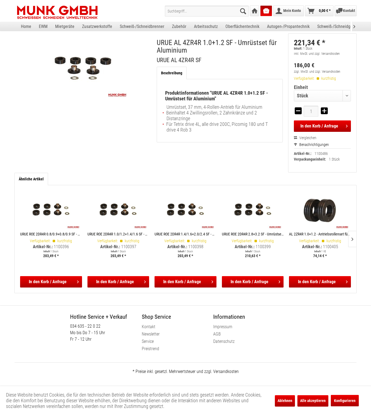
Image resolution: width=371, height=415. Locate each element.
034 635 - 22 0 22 (85, 326)
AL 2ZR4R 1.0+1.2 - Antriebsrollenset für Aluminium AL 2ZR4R (320, 234)
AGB (217, 334)
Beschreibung (171, 73)
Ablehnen (285, 400)
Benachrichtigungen (313, 144)
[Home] (254, 10)
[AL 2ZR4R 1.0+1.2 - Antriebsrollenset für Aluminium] (320, 210)
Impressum (222, 326)
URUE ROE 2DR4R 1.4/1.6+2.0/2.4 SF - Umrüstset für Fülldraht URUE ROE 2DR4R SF (185, 234)
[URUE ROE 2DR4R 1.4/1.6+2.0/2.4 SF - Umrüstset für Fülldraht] (185, 210)
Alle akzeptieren (313, 400)
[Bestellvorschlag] (266, 10)
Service (148, 341)
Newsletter (151, 334)
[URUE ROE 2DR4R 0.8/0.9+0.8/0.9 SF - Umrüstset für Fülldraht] (51, 210)
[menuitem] (207, 11)
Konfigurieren (345, 400)
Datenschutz (224, 341)
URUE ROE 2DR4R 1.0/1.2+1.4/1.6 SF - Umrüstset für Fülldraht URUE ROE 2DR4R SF (118, 234)
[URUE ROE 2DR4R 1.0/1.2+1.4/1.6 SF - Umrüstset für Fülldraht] (118, 210)
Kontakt (148, 326)
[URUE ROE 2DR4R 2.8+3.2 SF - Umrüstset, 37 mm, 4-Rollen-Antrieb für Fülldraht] (253, 210)
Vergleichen (307, 138)
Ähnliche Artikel (31, 179)
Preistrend (150, 348)
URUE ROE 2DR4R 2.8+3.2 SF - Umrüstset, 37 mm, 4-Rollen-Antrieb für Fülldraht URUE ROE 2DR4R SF (253, 234)
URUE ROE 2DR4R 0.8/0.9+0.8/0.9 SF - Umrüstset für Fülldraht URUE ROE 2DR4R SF (51, 234)
